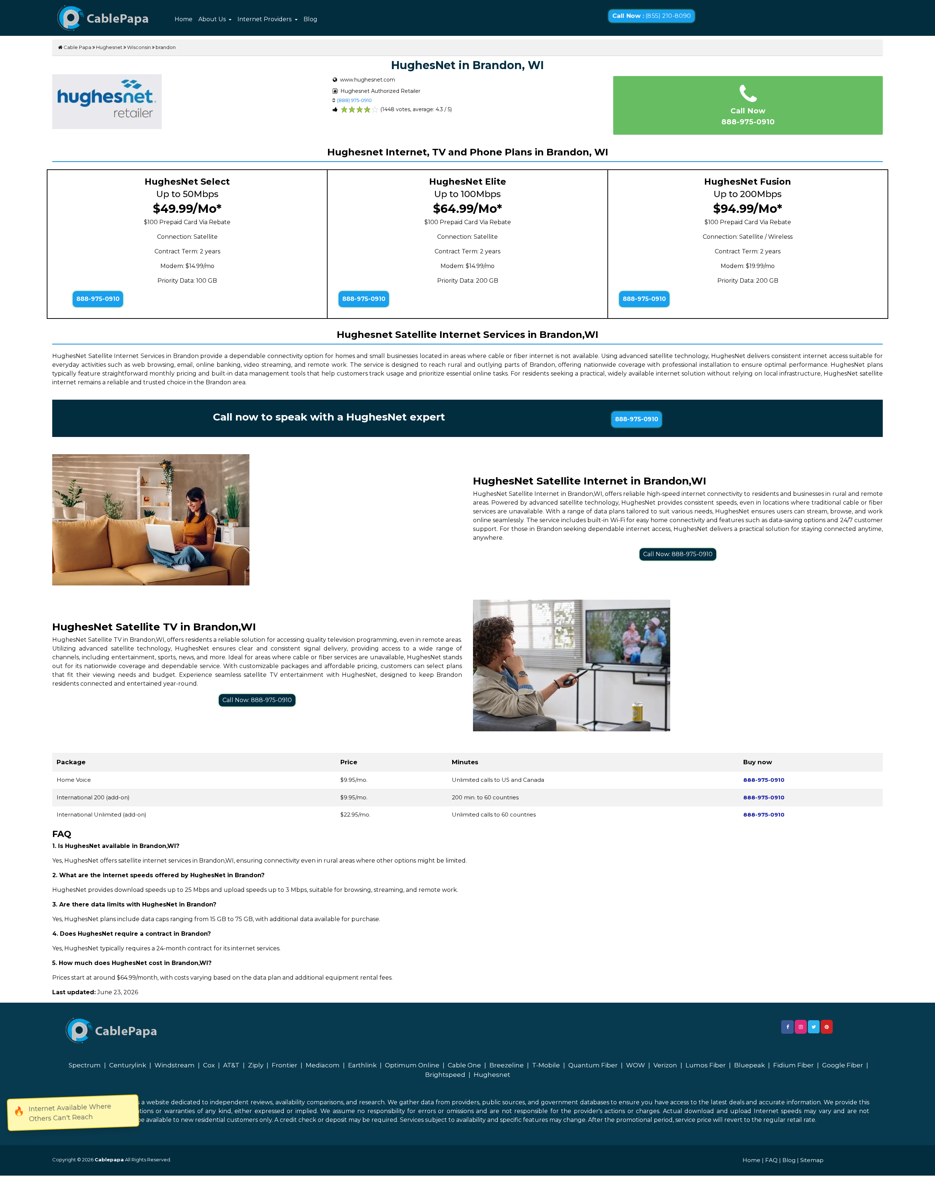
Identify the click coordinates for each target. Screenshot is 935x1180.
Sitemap (812, 1160)
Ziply (255, 1065)
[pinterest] (827, 1027)
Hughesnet (109, 47)
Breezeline (506, 1065)
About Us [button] (212, 19)
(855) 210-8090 (651, 15)
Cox (209, 1065)
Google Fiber (842, 1065)
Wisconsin (139, 47)
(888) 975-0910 (354, 100)
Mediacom (323, 1065)
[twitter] (814, 1026)
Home (183, 19)
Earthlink (362, 1065)
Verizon (665, 1065)
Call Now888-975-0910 (748, 116)
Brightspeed (445, 1074)
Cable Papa (76, 47)
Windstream (174, 1065)
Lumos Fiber (706, 1065)
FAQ (771, 1160)
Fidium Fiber (793, 1065)
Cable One (464, 1065)
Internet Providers (265, 19)
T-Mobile (546, 1065)
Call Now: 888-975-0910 (678, 554)
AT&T (231, 1065)
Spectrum (85, 1065)
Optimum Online (412, 1065)
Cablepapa (109, 1159)
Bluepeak (749, 1065)
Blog (310, 19)
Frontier (284, 1065)
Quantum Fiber (593, 1065)
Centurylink (127, 1065)
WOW (635, 1065)
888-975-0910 (97, 298)
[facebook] (787, 1027)
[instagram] (801, 1027)
